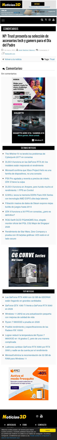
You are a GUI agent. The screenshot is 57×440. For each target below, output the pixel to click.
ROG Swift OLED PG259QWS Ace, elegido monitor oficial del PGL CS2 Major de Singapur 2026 (27, 223)
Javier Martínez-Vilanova (26, 50)
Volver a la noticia (12, 59)
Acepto (48, 430)
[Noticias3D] (11, 4)
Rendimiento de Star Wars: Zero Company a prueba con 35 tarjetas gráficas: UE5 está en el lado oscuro (27, 235)
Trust (52, 59)
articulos (11, 424)
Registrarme (32, 7)
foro (25, 424)
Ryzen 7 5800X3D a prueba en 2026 (22, 321)
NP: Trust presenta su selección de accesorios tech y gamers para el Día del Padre (27, 40)
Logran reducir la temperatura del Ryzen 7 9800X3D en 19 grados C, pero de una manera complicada (27, 339)
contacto (42, 424)
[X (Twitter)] (46, 19)
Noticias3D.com (10, 54)
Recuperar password (43, 7)
